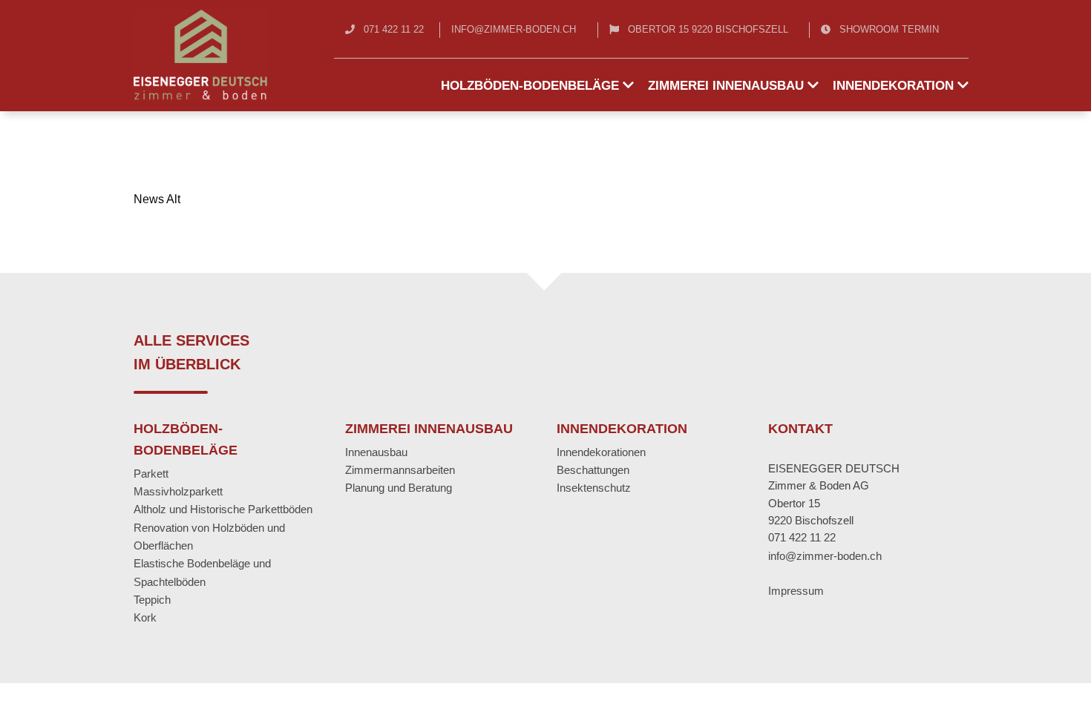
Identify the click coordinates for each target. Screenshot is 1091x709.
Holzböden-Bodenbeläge (532, 86)
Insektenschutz (594, 487)
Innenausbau (376, 452)
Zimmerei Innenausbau (727, 86)
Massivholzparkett (178, 491)
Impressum (796, 590)
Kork (145, 617)
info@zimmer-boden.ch (513, 29)
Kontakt (800, 428)
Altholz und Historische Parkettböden (223, 509)
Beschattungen (593, 470)
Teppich (152, 599)
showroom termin (889, 29)
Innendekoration (895, 86)
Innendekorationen (601, 452)
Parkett (151, 473)
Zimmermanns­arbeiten (400, 470)
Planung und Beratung (398, 487)
